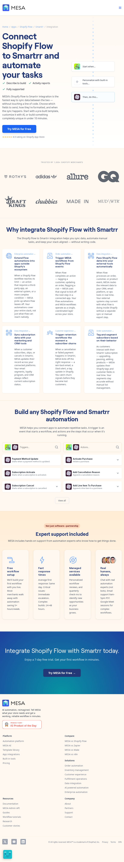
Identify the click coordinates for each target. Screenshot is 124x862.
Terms (113, 842)
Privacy (105, 842)
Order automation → (64, 254)
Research (7, 821)
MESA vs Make (72, 749)
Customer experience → (65, 331)
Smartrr (39, 26)
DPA (120, 842)
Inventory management (77, 770)
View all (62, 500)
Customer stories (11, 825)
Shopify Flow (26, 26)
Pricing (6, 763)
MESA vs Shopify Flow (75, 741)
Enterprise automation (76, 792)
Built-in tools (9, 758)
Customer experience (75, 774)
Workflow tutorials (12, 816)
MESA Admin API (11, 808)
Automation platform (13, 741)
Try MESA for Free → (62, 673)
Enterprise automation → (25, 254)
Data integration (73, 783)
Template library (11, 749)
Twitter (5, 841)
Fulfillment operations (76, 778)
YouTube (14, 841)
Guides (6, 812)
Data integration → (104, 254)
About (68, 803)
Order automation (74, 765)
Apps (13, 26)
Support (69, 812)
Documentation (10, 803)
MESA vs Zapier (72, 745)
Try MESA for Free (19, 129)
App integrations (11, 754)
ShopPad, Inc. (94, 842)
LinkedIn (23, 841)
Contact (68, 816)
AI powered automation (77, 787)
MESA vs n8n (71, 754)
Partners (69, 808)
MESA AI (7, 745)
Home (5, 26)
